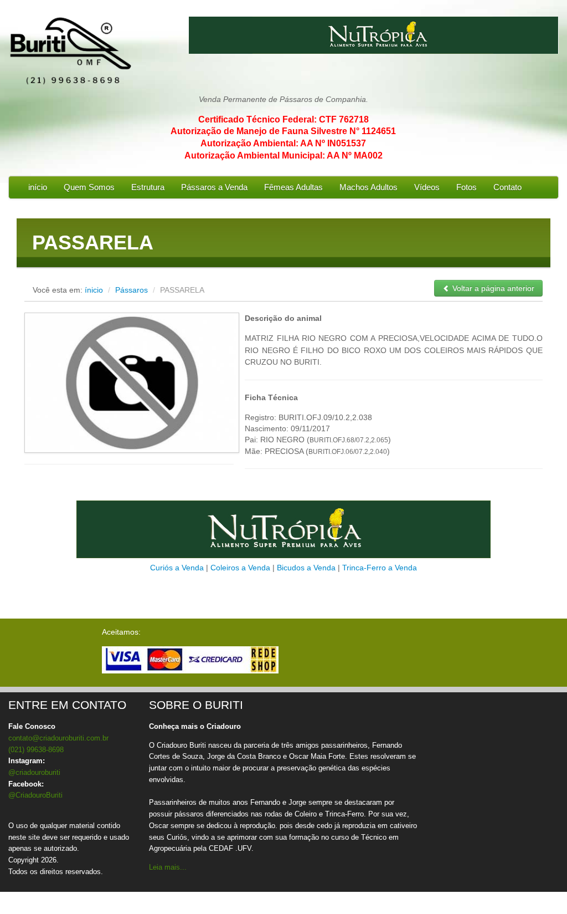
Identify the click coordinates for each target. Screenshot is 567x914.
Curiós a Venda (177, 567)
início (37, 187)
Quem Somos (89, 187)
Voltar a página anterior (492, 288)
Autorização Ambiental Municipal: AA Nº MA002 (283, 155)
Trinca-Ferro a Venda (379, 567)
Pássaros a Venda (214, 187)
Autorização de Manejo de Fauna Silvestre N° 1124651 (283, 131)
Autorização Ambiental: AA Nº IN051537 (283, 143)
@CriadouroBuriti (35, 795)
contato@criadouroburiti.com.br (58, 738)
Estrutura (147, 187)
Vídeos (427, 187)
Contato (507, 187)
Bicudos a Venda (306, 567)
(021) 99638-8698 (36, 750)
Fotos (466, 187)
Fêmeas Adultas (293, 187)
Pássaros (132, 289)
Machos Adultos (368, 187)
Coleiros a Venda (240, 567)
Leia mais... (168, 867)
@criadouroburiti (34, 772)
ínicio (94, 289)
